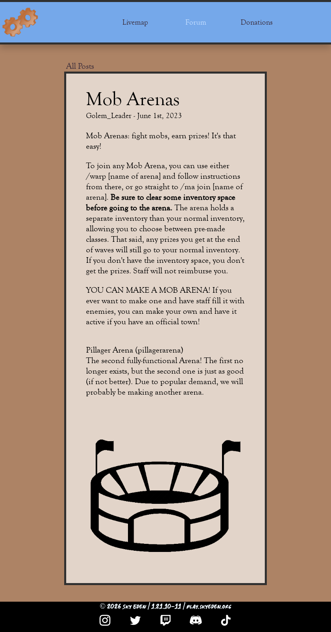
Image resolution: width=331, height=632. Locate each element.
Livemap (135, 22)
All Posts (80, 66)
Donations (256, 22)
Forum (195, 22)
